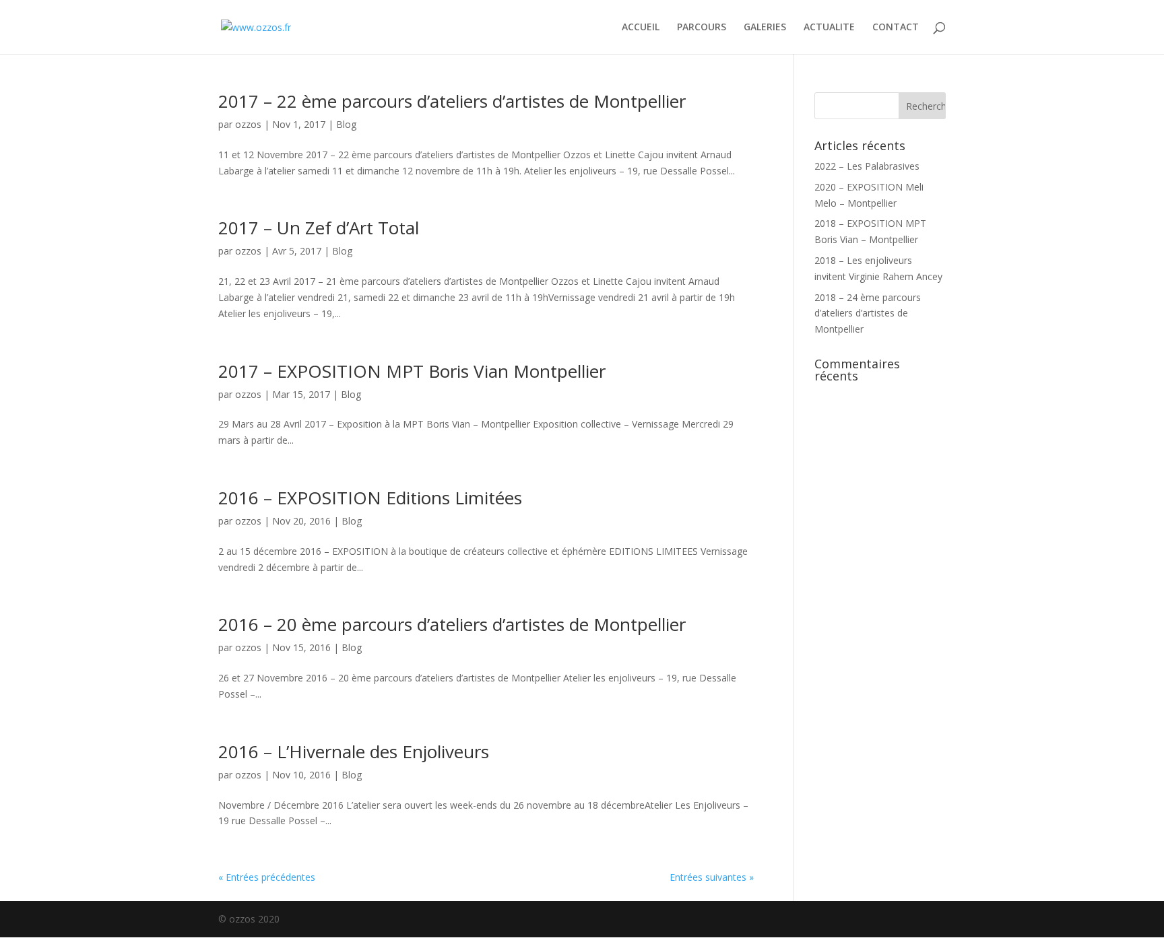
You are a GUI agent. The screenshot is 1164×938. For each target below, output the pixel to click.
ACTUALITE (829, 27)
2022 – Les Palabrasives (866, 166)
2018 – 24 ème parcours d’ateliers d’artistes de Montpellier (867, 313)
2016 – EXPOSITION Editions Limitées (370, 497)
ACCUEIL (640, 27)
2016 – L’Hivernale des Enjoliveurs (353, 751)
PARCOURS (701, 27)
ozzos (248, 124)
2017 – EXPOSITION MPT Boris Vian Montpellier (412, 371)
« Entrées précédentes (266, 877)
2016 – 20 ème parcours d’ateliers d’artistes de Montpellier (452, 624)
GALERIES (765, 27)
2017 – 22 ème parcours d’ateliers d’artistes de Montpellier (452, 101)
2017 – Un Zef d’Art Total (318, 227)
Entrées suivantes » (712, 877)
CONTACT (895, 27)
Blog (346, 124)
